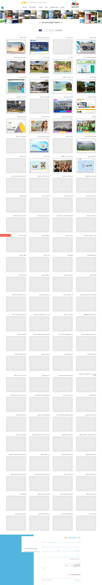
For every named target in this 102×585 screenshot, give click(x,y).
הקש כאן (70, 574)
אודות (46, 7)
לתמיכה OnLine (4, 235)
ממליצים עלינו (32, 7)
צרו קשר (25, 7)
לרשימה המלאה (58, 30)
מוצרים (62, 7)
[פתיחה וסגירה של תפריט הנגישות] (2, 7)
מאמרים (40, 7)
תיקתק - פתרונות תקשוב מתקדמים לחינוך (31, 548)
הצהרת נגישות (78, 581)
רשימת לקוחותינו (54, 7)
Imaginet (78, 579)
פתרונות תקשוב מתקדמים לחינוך (36, 2)
